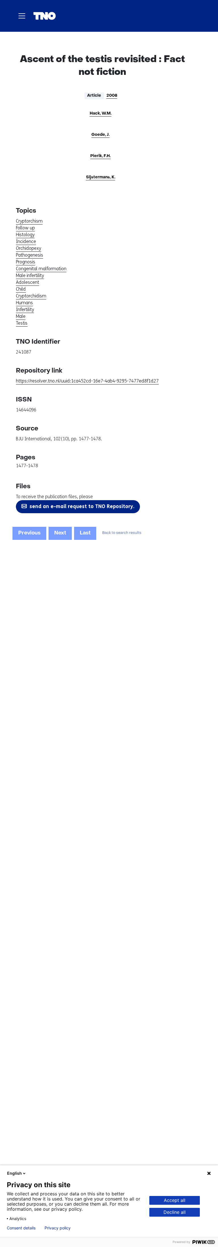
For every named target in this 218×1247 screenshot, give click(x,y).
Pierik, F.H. (100, 156)
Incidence (26, 241)
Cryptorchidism (31, 296)
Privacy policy (58, 1228)
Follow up (25, 228)
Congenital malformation (41, 268)
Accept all (174, 1200)
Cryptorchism (29, 221)
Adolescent (27, 282)
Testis (22, 323)
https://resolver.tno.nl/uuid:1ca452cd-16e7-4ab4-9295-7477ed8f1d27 (87, 381)
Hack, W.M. (101, 113)
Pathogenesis (29, 255)
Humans (24, 302)
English (14, 1173)
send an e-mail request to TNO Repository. (82, 506)
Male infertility (30, 275)
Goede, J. (100, 135)
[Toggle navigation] (22, 16)
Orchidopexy (28, 248)
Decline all (175, 1212)
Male (21, 316)
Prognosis (25, 262)
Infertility (25, 309)
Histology (25, 234)
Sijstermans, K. (100, 177)
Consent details (21, 1228)
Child (21, 289)
